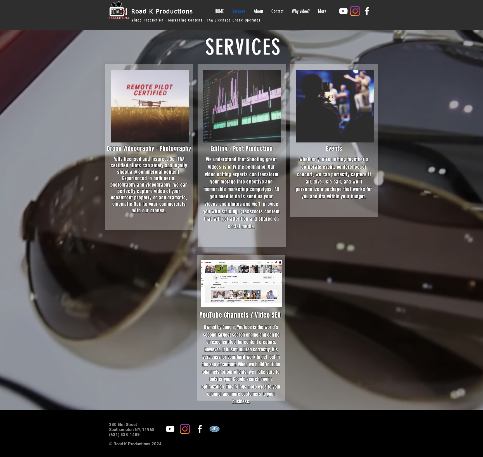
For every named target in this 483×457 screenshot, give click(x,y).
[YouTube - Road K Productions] (343, 11)
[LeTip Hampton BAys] (214, 429)
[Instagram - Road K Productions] (355, 11)
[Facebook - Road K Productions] (367, 11)
